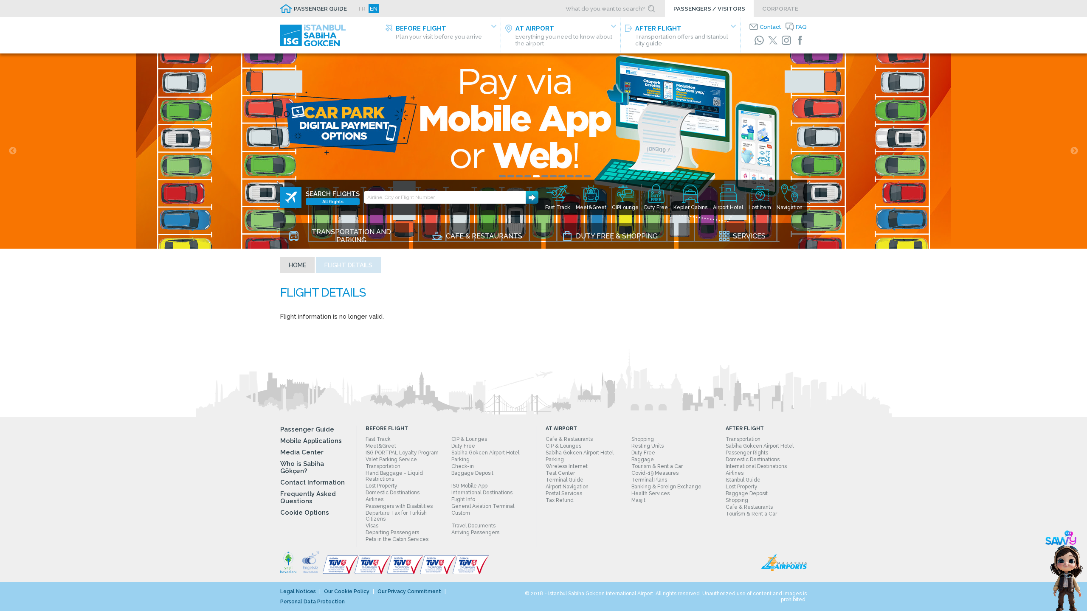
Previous (12, 151)
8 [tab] (561, 176)
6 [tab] (544, 176)
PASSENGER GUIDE (320, 8)
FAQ (801, 26)
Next (1074, 151)
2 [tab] (510, 176)
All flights (333, 201)
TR (362, 8)
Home (297, 265)
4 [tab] (527, 176)
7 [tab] (553, 176)
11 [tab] (587, 176)
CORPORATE (780, 8)
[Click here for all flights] (290, 197)
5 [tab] (536, 176)
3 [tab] (519, 176)
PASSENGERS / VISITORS (709, 8)
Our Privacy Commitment (409, 591)
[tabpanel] (543, 151)
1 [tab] (502, 176)
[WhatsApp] (759, 40)
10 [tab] (578, 176)
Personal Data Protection (312, 602)
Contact (770, 26)
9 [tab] (570, 176)
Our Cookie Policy (346, 591)
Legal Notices (298, 591)
